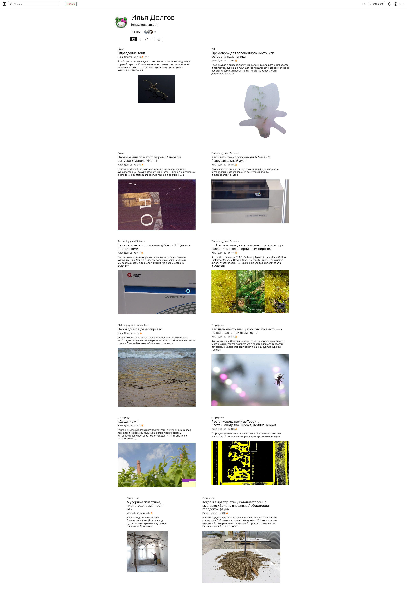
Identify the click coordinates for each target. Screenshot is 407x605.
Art (213, 49)
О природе (217, 325)
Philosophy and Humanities (133, 325)
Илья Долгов (125, 57)
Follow (136, 31)
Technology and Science (225, 153)
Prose (121, 49)
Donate (71, 3)
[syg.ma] (4, 4)
